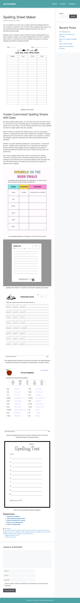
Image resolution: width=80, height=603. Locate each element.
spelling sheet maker (30, 532)
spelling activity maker (9, 532)
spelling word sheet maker (43, 532)
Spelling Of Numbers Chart (12, 535)
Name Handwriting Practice (16, 518)
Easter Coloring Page (65, 44)
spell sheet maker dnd (43, 530)
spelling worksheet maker (10, 533)
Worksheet (72, 4)
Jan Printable (9, 4)
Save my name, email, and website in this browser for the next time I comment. (26, 584)
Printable (63, 4)
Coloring (54, 4)
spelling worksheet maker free (25, 533)
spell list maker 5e (21, 530)
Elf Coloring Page (64, 32)
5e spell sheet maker (10, 530)
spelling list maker (20, 532)
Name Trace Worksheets (15, 522)
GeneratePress (49, 600)
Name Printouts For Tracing (16, 520)
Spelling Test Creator (10, 537)
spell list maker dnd (31, 530)
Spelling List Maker (13, 516)
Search (61, 13)
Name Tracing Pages (14, 524)
